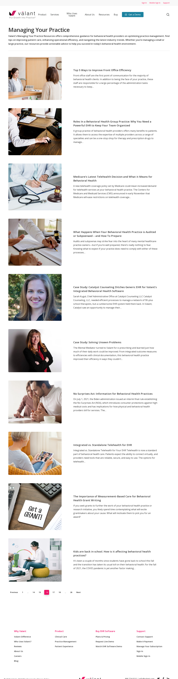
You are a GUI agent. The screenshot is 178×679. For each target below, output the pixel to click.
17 (54, 592)
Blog (16, 661)
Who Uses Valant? (22, 641)
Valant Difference (22, 636)
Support (141, 631)
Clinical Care (61, 636)
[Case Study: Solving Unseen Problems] (35, 350)
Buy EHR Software (105, 631)
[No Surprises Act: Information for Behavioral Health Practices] (35, 402)
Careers (17, 656)
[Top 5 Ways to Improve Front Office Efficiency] (35, 78)
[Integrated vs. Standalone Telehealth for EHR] (35, 453)
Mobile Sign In (143, 656)
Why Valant (20, 631)
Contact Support (145, 636)
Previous (14, 592)
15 (40, 592)
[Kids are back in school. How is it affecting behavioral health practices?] (35, 559)
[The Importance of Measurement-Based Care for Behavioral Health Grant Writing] (35, 506)
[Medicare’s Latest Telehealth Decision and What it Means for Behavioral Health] (35, 187)
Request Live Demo (105, 641)
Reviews (18, 646)
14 (34, 592)
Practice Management (65, 641)
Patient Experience (64, 646)
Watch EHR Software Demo (109, 646)
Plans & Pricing (103, 636)
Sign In (140, 651)
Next (78, 592)
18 (60, 592)
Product (59, 631)
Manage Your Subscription (149, 646)
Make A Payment (145, 641)
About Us (18, 651)
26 (71, 592)
